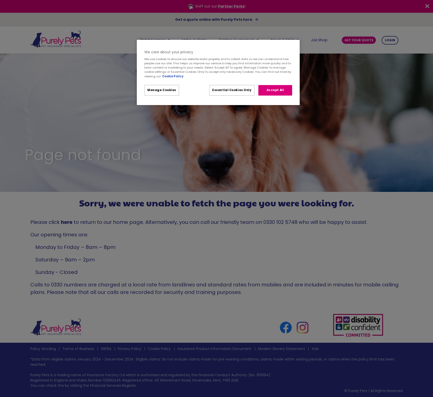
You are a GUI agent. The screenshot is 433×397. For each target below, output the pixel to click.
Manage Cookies (161, 90)
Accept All (275, 90)
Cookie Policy (172, 76)
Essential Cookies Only (232, 90)
